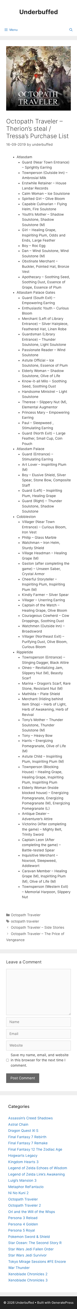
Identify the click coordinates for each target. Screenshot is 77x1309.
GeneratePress (63, 1303)
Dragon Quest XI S (23, 1131)
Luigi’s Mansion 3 (22, 1180)
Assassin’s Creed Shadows (30, 1118)
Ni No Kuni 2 (18, 1193)
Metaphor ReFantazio (26, 1187)
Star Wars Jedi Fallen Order (31, 1249)
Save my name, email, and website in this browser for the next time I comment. (40, 1060)
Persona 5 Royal (21, 1230)
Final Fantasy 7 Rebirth (27, 1137)
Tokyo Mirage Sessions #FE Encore (37, 1262)
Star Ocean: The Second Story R (35, 1243)
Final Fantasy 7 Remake (28, 1143)
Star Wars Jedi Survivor (27, 1255)
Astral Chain (18, 1124)
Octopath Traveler (25, 915)
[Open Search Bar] (71, 30)
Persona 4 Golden (23, 1224)
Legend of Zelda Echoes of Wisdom (37, 1168)
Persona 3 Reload (23, 1218)
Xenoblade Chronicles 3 (28, 1280)
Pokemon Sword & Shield (29, 1237)
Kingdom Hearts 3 (23, 1162)
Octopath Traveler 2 (24, 1205)
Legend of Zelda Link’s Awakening (36, 1174)
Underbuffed (38, 12)
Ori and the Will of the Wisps (31, 1212)
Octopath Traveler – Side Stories (37, 927)
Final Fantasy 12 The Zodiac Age (35, 1149)
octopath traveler (25, 921)
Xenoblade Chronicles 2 (27, 1274)
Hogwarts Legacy (22, 1155)
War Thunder (19, 1268)
